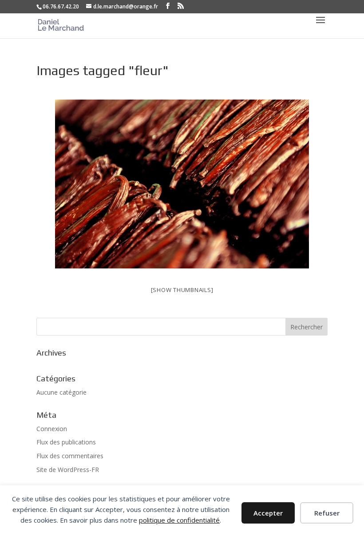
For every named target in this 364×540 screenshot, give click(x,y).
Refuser (327, 512)
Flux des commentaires (69, 456)
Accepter (268, 512)
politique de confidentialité (179, 520)
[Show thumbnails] (182, 290)
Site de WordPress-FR (67, 469)
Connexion (51, 428)
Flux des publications (66, 442)
